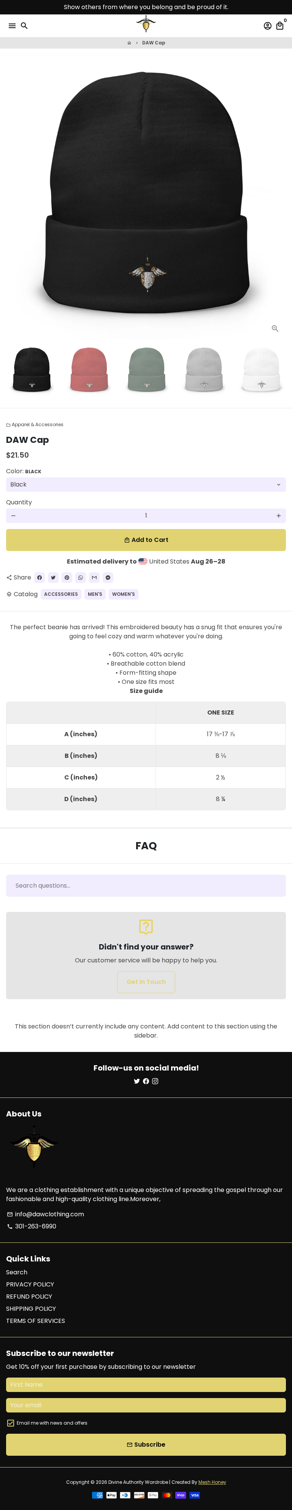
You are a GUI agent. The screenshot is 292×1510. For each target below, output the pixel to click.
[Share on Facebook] (39, 577)
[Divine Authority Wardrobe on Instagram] (155, 1081)
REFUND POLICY (29, 1296)
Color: (23, 471)
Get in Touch (146, 982)
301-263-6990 (31, 1226)
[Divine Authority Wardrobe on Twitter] (137, 1081)
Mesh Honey (212, 1482)
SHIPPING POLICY (31, 1308)
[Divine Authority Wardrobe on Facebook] (146, 1081)
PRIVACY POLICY (30, 1284)
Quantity (19, 502)
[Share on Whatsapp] (80, 577)
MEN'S (95, 594)
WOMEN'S (123, 594)
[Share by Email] (94, 577)
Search (16, 1272)
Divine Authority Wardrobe (138, 1482)
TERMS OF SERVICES (35, 1320)
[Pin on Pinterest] (67, 577)
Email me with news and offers (52, 1423)
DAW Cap (153, 42)
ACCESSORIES (61, 594)
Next (278, 199)
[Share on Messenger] (108, 577)
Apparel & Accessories (34, 424)
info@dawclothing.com (45, 1214)
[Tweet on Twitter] (53, 577)
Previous (13, 199)
